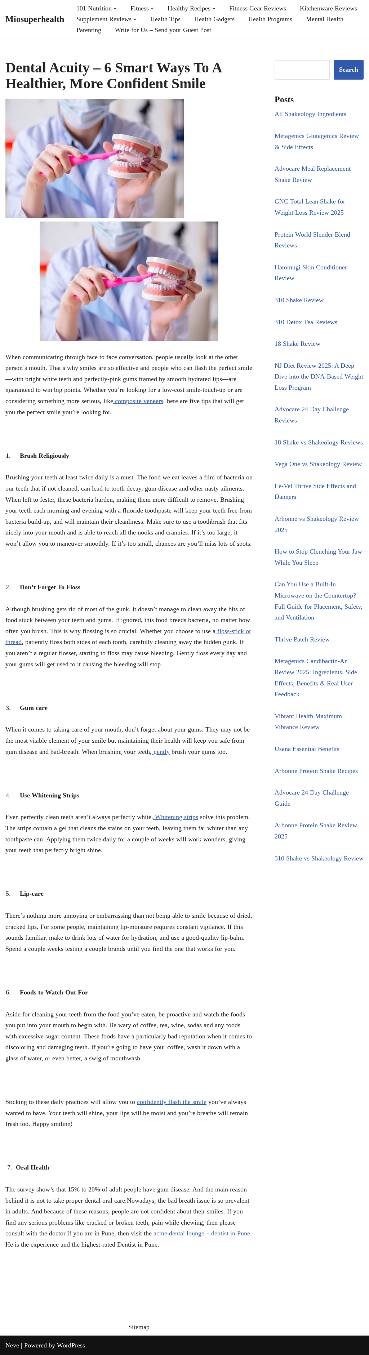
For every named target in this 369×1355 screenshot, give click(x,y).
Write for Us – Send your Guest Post (163, 29)
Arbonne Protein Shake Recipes (316, 770)
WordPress (71, 1345)
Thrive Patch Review (302, 639)
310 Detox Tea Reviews (306, 322)
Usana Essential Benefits (307, 748)
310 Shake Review (299, 300)
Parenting (88, 29)
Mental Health (324, 19)
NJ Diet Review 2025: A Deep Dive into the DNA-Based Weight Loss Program (319, 376)
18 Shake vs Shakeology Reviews (319, 442)
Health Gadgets (214, 19)
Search (348, 69)
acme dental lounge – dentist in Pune (202, 1233)
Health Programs (270, 19)
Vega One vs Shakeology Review (318, 464)
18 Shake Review (297, 343)
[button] (115, 8)
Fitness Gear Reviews (257, 8)
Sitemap (139, 1327)
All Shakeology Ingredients (310, 113)
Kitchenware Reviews (328, 8)
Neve (12, 1345)
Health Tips (165, 19)
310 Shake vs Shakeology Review (319, 858)
